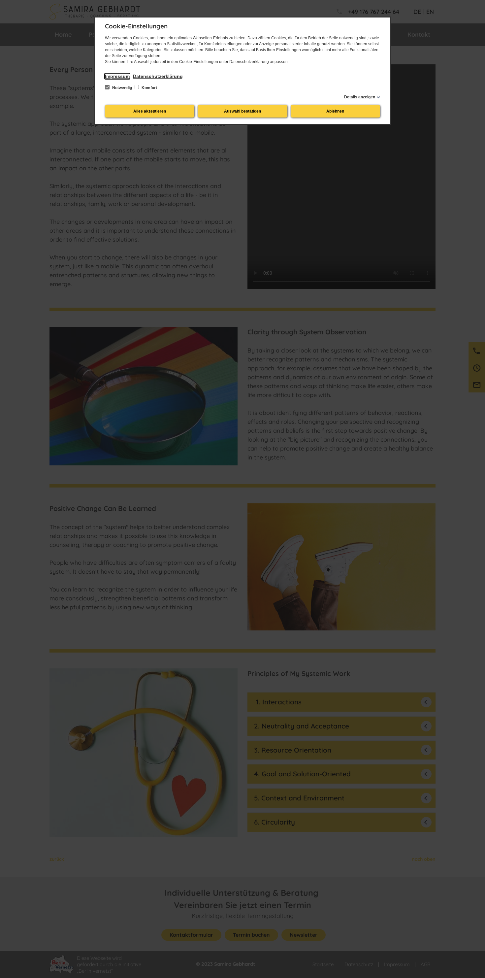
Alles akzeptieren (149, 111)
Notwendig (122, 87)
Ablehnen (335, 111)
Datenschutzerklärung (158, 76)
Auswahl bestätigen (242, 111)
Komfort (149, 87)
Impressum (117, 76)
